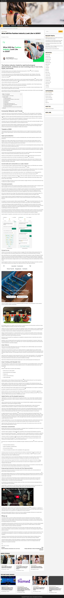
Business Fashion (48, 96)
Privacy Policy (20, 25)
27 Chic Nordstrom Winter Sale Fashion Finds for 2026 (37, 567)
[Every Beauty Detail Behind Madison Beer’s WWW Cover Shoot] (39, 580)
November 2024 (48, 78)
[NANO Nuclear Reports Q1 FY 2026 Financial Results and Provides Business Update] (8, 580)
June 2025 (47, 67)
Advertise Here (7, 25)
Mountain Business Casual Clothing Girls (52, 48)
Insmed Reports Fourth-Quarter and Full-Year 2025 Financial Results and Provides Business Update (23, 589)
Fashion (4, 545)
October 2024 (48, 80)
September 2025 (48, 62)
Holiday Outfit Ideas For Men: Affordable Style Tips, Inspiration (33, 548)
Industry (7, 545)
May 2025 (47, 69)
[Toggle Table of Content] (20, 94)
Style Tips (47, 102)
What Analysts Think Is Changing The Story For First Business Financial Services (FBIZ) (55, 589)
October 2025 (48, 61)
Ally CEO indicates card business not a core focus (11, 548)
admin (8, 569)
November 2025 (48, 59)
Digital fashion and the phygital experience (10, 104)
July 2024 (47, 85)
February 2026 (48, 54)
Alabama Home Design (50, 108)
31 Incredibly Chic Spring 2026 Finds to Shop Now (7, 567)
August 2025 (48, 64)
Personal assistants (7, 100)
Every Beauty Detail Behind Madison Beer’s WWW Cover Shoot (39, 588)
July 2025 (47, 65)
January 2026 (48, 56)
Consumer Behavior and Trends (8, 95)
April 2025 (47, 70)
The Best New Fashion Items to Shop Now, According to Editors (22, 567)
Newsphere (35, 596)
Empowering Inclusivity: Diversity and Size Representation (13, 106)
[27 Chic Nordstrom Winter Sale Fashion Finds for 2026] (37, 559)
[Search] (62, 26)
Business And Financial (49, 94)
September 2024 (48, 82)
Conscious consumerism (8, 105)
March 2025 (47, 72)
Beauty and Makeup (49, 92)
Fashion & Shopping (4, 31)
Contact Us (13, 25)
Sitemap (26, 25)
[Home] (1, 26)
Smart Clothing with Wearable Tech (9, 103)
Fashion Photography (49, 99)
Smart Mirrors (6, 102)
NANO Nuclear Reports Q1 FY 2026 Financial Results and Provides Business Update (7, 588)
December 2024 (48, 77)
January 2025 (48, 75)
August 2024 (48, 83)
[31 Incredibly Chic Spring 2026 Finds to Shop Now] (7, 559)
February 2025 (48, 74)
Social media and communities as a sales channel (11, 99)
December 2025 (48, 57)
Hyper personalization (7, 98)
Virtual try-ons (6, 101)
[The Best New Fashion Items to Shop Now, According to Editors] (22, 559)
